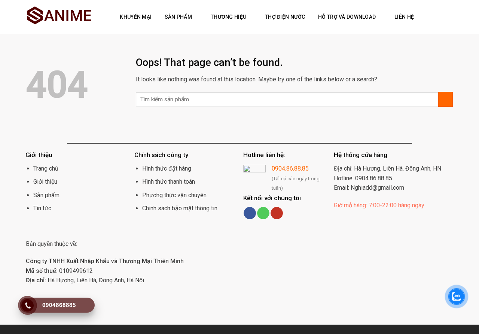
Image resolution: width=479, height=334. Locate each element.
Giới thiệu (45, 181)
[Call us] (263, 213)
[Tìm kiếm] (424, 17)
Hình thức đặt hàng (166, 168)
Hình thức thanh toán (168, 181)
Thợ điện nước (285, 17)
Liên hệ (404, 17)
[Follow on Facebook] (250, 213)
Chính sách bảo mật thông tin (179, 208)
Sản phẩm (178, 17)
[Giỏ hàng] (436, 17)
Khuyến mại (136, 17)
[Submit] (445, 99)
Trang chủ (45, 168)
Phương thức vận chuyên (174, 195)
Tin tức (42, 208)
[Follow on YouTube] (277, 213)
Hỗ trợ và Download (347, 17)
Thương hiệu (228, 17)
